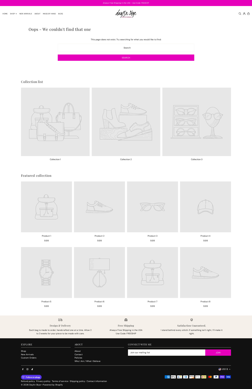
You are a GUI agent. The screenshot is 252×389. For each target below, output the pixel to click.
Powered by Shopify (53, 384)
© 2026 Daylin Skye (31, 384)
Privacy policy (43, 381)
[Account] (244, 13)
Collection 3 (196, 159)
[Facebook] (22, 369)
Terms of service (60, 381)
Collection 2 (126, 159)
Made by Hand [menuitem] (49, 14)
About (78, 351)
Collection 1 (55, 159)
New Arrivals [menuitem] (25, 14)
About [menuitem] (37, 14)
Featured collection (36, 175)
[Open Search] (240, 13)
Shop (23, 351)
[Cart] (248, 13)
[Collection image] (55, 122)
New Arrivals (27, 354)
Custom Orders (28, 357)
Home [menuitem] (4, 14)
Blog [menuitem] (60, 14)
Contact (79, 354)
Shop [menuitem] (12, 14)
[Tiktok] (32, 369)
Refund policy (28, 381)
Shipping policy (77, 381)
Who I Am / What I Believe (88, 361)
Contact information (97, 381)
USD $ (225, 369)
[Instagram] (27, 369)
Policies (78, 357)
